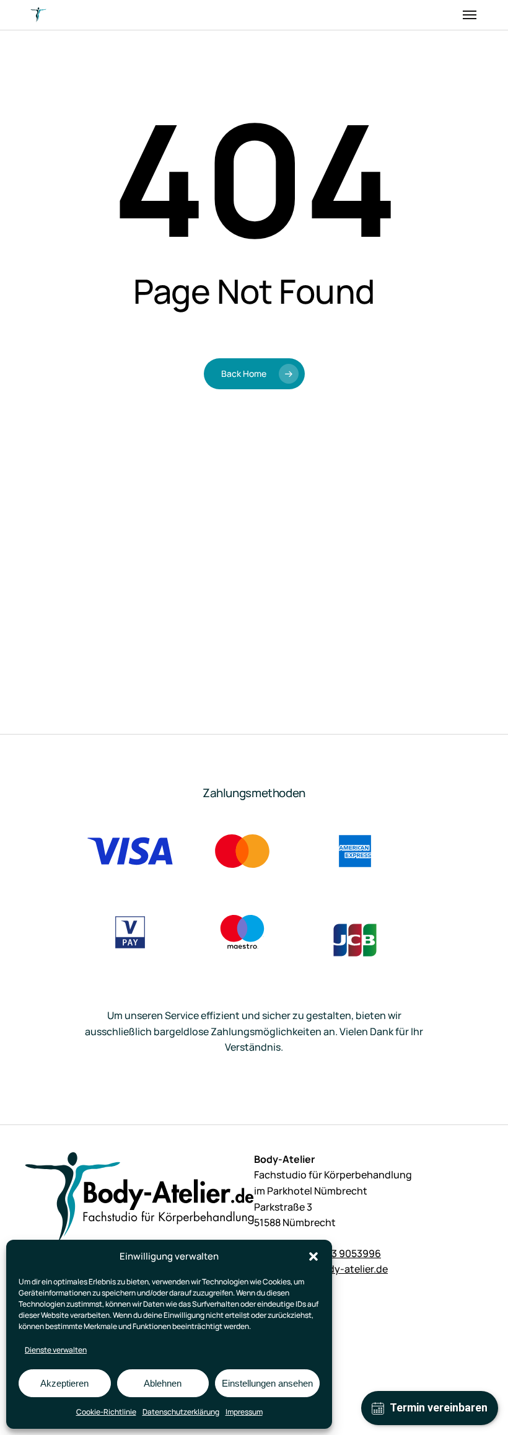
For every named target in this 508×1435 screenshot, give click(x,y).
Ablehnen (163, 1383)
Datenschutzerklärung (180, 1411)
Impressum (244, 1411)
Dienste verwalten (56, 1349)
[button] (313, 1256)
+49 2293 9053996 (337, 1253)
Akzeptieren (64, 1383)
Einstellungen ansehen (267, 1383)
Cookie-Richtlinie (106, 1411)
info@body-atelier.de (338, 1269)
